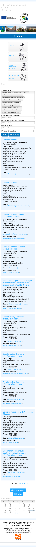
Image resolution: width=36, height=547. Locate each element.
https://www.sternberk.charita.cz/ (13, 238)
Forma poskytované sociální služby (12, 120)
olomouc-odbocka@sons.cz (17, 304)
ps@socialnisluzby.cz (15, 341)
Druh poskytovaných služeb (10, 115)
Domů (3, 84)
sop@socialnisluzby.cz (15, 399)
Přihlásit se (18, 494)
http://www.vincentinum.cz (11, 476)
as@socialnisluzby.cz (15, 369)
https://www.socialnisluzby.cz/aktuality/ (15, 373)
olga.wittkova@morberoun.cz (17, 268)
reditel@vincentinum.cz (16, 472)
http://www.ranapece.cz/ (10, 442)
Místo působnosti (6, 125)
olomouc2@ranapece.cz (16, 438)
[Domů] (24, 17)
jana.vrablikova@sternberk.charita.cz (15, 234)
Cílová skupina (6, 90)
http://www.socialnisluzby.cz (12, 345)
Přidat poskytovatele (18, 490)
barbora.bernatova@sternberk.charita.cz (16, 174)
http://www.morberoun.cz (11, 272)
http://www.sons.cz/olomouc (12, 308)
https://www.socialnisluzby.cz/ (12, 403)
